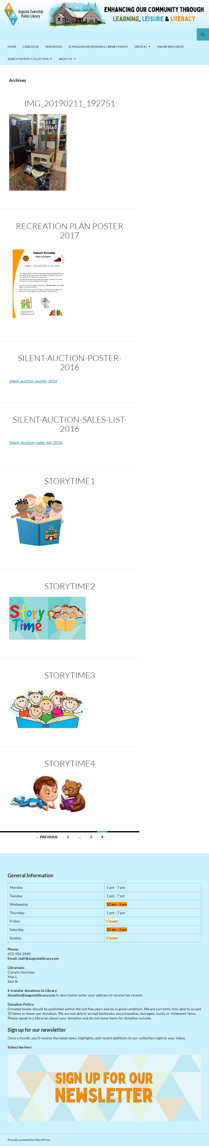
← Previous (47, 837)
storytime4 (69, 763)
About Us (65, 58)
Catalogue (31, 46)
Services (140, 46)
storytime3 (69, 675)
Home (12, 46)
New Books (53, 46)
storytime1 (69, 481)
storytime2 (69, 586)
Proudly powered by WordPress (29, 1140)
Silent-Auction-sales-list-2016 (70, 424)
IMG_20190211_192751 (69, 103)
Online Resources (170, 46)
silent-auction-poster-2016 (70, 362)
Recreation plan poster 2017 (69, 230)
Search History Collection (28, 58)
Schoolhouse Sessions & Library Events (98, 46)
